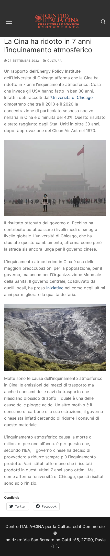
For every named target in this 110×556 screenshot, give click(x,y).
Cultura (54, 60)
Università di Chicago (72, 97)
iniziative (54, 287)
